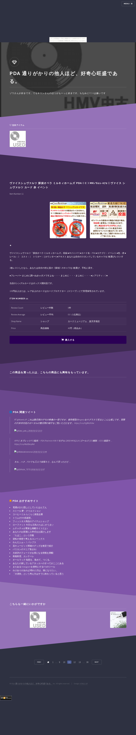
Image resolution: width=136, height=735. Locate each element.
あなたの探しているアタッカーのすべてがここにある (38, 563)
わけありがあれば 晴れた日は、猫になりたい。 (35, 570)
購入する (70, 340)
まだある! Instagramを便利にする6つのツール (34, 566)
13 (80, 662)
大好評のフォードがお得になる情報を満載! (33, 552)
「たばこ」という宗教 (23, 535)
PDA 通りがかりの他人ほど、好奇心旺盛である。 (32, 683)
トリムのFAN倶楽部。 (23, 517)
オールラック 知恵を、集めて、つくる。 (32, 559)
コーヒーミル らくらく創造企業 (28, 514)
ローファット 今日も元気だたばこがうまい (33, 524)
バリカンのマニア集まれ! (25, 549)
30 (87, 662)
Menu (127, 4)
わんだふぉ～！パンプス (24, 542)
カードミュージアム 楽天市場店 (84, 321)
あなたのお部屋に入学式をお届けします (32, 531)
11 (69, 662)
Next (97, 662)
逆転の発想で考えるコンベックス (29, 538)
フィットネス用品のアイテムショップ (31, 521)
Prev (39, 662)
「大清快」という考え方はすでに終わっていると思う (38, 573)
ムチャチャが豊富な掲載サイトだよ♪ (30, 528)
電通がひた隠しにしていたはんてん (30, 507)
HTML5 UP (84, 683)
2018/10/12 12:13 (35, 430)
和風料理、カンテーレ (23, 556)
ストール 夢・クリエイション (27, 510)
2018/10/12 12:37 (38, 469)
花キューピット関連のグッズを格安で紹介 (33, 545)
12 (74, 662)
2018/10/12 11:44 (40, 451)
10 (64, 662)
